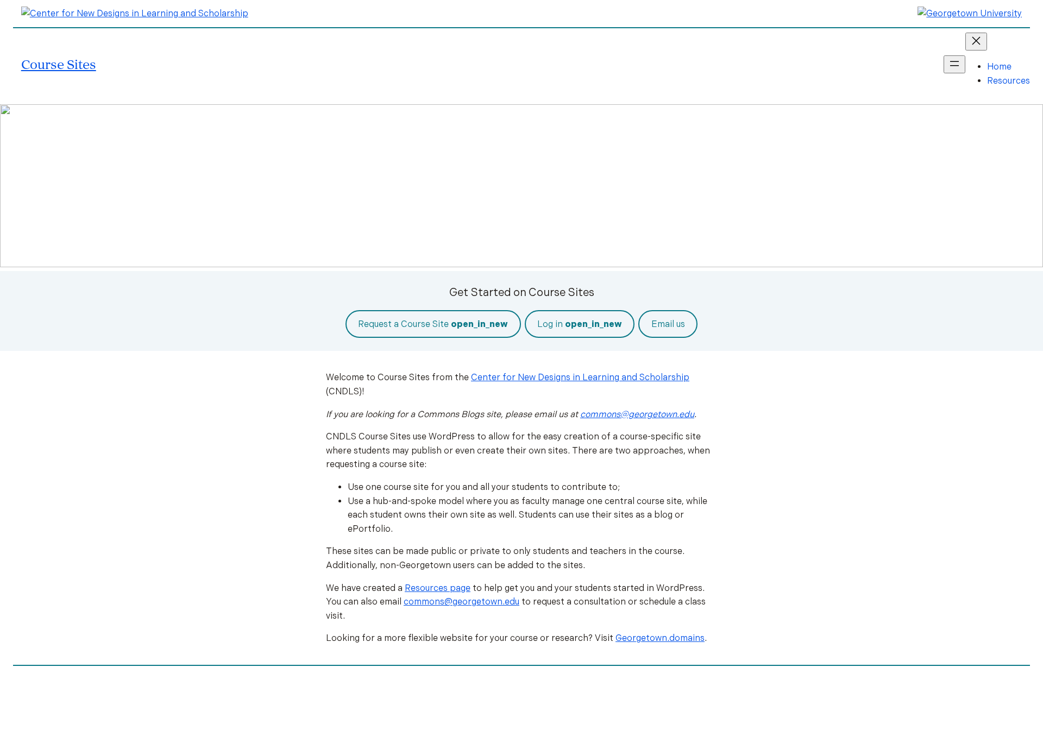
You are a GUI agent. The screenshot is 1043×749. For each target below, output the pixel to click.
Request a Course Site (433, 324)
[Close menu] (976, 42)
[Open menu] (954, 64)
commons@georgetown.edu (637, 414)
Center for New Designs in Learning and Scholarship (580, 377)
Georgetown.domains (660, 638)
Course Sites (58, 64)
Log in (579, 324)
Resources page (437, 588)
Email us (668, 324)
